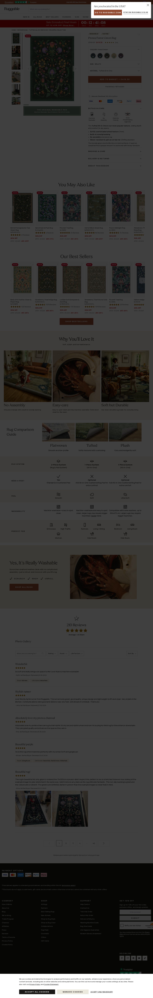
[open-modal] (148, 5)
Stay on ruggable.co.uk (135, 12)
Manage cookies (73, 992)
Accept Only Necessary (101, 992)
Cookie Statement (51, 984)
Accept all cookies (37, 992)
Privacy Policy (34, 984)
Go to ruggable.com (108, 12)
